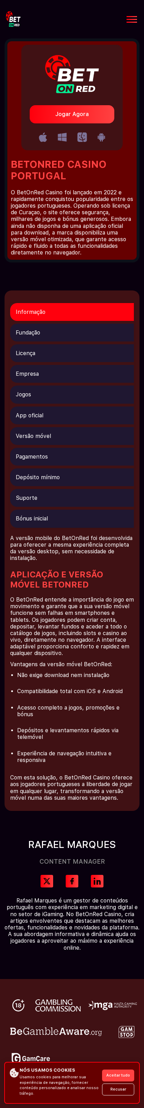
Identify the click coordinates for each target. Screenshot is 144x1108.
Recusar (118, 1089)
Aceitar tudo (118, 1075)
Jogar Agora (72, 114)
